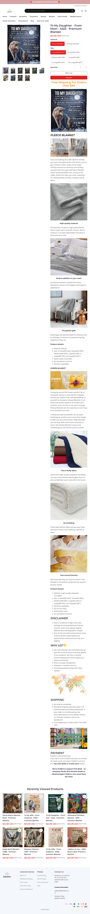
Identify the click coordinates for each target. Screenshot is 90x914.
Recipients (23, 16)
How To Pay (24, 882)
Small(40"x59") (74, 52)
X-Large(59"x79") (58, 62)
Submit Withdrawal (26, 889)
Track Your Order (43, 21)
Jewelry (43, 16)
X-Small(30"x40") (58, 52)
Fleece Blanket (57, 44)
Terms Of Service (42, 882)
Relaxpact (46, 909)
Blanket (52, 16)
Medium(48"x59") (58, 57)
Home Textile (62, 16)
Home (5, 16)
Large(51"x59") (74, 57)
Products (13, 16)
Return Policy (41, 879)
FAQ (38, 886)
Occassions (34, 16)
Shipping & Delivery (26, 879)
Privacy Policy (41, 875)
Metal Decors (23, 21)
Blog (32, 21)
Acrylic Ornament (9, 21)
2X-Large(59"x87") (75, 62)
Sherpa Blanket (73, 44)
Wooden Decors (75, 16)
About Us (23, 875)
